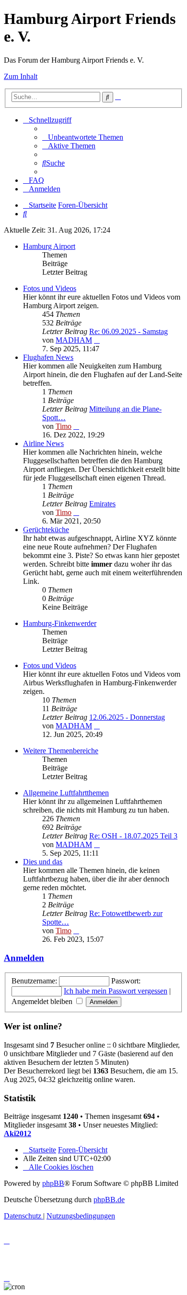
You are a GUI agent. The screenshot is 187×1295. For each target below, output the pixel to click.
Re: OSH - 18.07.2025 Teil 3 (133, 836)
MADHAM (74, 340)
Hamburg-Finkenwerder (59, 623)
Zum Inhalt (20, 76)
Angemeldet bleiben (43, 1001)
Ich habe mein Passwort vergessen (115, 991)
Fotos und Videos (49, 288)
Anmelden (24, 958)
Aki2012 (17, 1133)
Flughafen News (48, 357)
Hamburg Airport (49, 246)
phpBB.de (109, 1199)
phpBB (53, 1183)
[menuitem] (82, 137)
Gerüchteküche (46, 529)
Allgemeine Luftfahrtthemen (66, 793)
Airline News (43, 443)
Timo (63, 426)
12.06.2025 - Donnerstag (127, 717)
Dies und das (42, 862)
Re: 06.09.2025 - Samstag (128, 331)
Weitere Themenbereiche (60, 751)
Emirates (102, 504)
